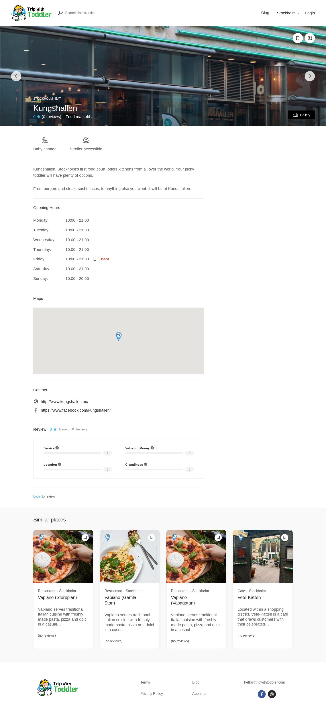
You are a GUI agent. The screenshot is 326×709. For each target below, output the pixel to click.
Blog (265, 13)
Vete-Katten (249, 597)
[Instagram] (272, 694)
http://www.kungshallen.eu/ (64, 401)
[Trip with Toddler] (31, 13)
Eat (58, 98)
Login (310, 13)
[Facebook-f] (262, 694)
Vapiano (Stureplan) (57, 597)
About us (199, 693)
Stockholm (43, 98)
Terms (145, 682)
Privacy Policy (151, 693)
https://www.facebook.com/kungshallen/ (76, 410)
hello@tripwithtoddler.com (264, 682)
